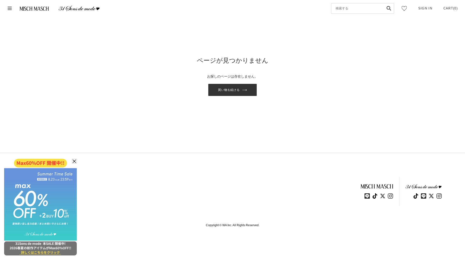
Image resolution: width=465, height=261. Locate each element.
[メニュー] (9, 8)
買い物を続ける (229, 90)
